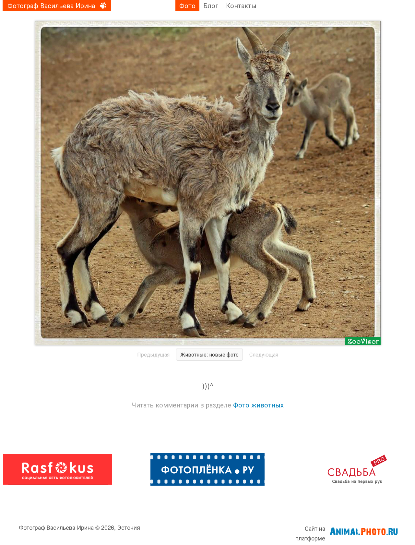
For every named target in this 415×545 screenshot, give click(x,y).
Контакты (241, 5)
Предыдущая (153, 354)
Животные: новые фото (209, 354)
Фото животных (258, 404)
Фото (187, 5)
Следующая (263, 354)
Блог (210, 5)
